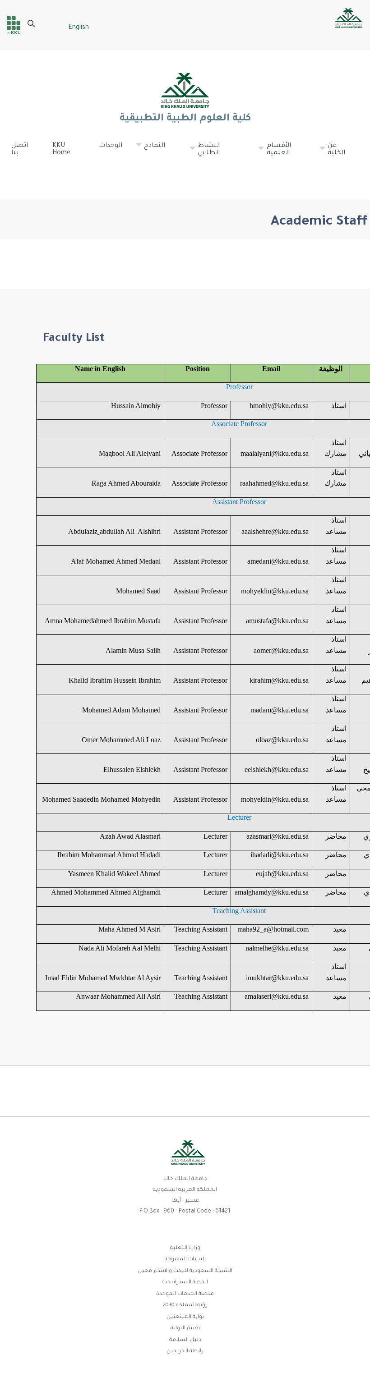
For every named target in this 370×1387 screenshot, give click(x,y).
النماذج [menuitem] (150, 149)
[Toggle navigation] (350, 173)
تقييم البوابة (185, 1329)
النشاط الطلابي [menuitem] (205, 153)
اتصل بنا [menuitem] (19, 149)
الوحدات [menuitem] (110, 146)
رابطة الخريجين (185, 1352)
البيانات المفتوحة (185, 1260)
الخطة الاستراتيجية (185, 1283)
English (78, 28)
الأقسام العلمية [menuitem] (274, 153)
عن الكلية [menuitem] (332, 153)
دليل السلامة (185, 1340)
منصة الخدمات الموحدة (185, 1294)
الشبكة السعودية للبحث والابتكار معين (185, 1271)
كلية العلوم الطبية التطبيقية (185, 119)
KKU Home (61, 149)
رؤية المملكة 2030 (185, 1306)
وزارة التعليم (185, 1248)
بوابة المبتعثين (185, 1317)
